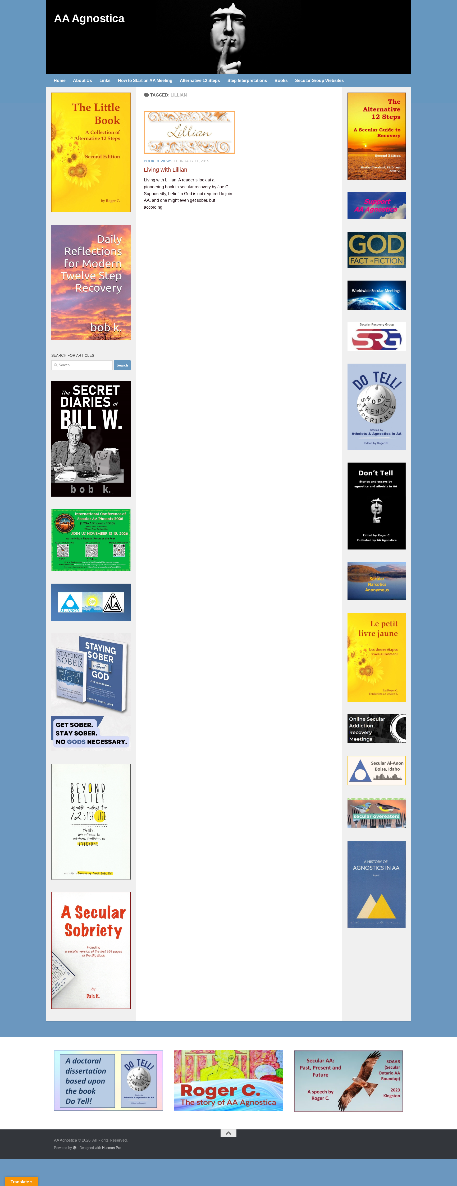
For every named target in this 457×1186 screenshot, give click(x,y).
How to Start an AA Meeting (145, 80)
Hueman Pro (111, 1148)
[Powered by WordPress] (74, 1148)
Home (60, 80)
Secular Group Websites (319, 80)
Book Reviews (158, 161)
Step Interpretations (247, 80)
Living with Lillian (165, 169)
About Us (82, 80)
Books (281, 80)
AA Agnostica (89, 18)
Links (105, 80)
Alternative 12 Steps (200, 80)
